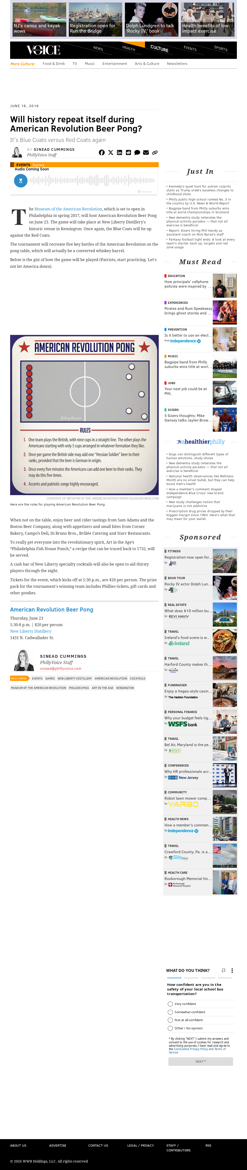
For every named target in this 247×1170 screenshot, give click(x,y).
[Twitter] (111, 153)
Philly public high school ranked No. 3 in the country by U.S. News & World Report (198, 201)
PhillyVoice (43, 50)
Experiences (178, 302)
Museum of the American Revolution (68, 209)
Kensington (125, 688)
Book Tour (176, 578)
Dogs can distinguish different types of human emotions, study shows (197, 456)
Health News (178, 819)
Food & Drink (54, 63)
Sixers (173, 410)
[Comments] (137, 153)
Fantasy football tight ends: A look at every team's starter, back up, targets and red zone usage (200, 243)
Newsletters (177, 63)
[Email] (146, 153)
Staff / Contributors (178, 1147)
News (98, 48)
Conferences (178, 765)
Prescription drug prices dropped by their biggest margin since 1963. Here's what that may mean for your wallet (200, 515)
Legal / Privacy (140, 1145)
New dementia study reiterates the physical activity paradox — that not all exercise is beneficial (197, 221)
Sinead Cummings (54, 149)
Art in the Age (102, 688)
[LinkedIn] (120, 153)
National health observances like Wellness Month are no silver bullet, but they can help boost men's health (200, 480)
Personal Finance (182, 712)
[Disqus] (84, 821)
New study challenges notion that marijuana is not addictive (193, 503)
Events (190, 48)
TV (75, 63)
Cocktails (137, 678)
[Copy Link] (155, 153)
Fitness (174, 551)
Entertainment (115, 63)
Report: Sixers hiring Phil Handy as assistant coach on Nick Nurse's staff (195, 232)
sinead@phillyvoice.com (60, 668)
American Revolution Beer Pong (51, 609)
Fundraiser (177, 685)
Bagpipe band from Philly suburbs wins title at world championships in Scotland (197, 210)
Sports (220, 48)
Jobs (171, 383)
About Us (18, 1145)
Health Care (177, 872)
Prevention (177, 329)
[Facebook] (102, 153)
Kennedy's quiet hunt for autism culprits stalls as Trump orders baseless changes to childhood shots (199, 190)
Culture (159, 48)
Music (90, 63)
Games (38, 164)
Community (177, 792)
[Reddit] (128, 153)
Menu (18, 50)
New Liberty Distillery (30, 631)
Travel (173, 631)
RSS (208, 1145)
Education (176, 276)
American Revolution (111, 678)
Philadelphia (79, 688)
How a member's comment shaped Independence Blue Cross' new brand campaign (194, 493)
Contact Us (98, 1145)
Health (129, 48)
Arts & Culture (147, 63)
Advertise (57, 1145)
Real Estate (177, 604)
